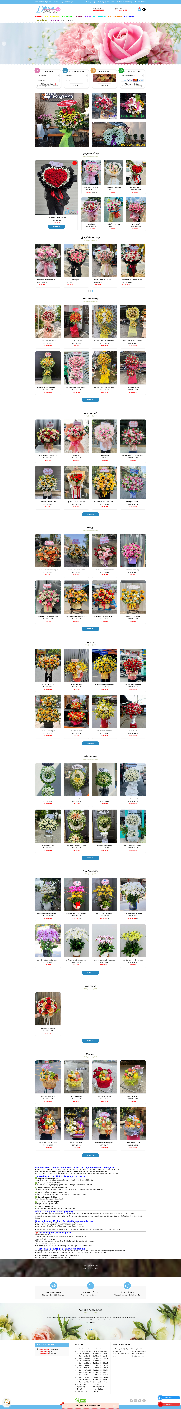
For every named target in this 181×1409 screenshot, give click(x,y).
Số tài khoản (141, 2)
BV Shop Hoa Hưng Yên (101, 1351)
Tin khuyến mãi (98, 1386)
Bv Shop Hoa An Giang (84, 1379)
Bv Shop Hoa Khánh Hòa (85, 1363)
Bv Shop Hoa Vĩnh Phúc (85, 1382)
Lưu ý (117, 1356)
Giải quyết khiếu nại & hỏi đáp (141, 1349)
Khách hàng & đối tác (138, 1351)
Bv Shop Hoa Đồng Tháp (102, 1363)
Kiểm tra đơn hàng (125, 2)
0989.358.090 (99, 10)
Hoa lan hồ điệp (115, 16)
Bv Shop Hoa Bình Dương (102, 1375)
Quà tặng (41, 20)
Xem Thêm (90, 400)
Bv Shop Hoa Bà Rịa (100, 1377)
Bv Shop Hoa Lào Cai (84, 1361)
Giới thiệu (96, 1384)
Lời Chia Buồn (98, 1349)
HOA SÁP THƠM (67, 20)
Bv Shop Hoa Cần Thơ (101, 1370)
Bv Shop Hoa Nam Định (84, 1358)
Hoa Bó (38, 16)
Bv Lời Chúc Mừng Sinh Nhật (86, 1351)
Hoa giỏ (79, 16)
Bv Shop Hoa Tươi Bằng (85, 1370)
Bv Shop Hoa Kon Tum (101, 1353)
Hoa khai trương (52, 16)
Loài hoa (118, 1351)
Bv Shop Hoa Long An (101, 1358)
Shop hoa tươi (81, 1391)
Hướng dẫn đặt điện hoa (123, 1349)
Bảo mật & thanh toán (122, 1353)
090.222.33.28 (122, 10)
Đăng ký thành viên (107, 2)
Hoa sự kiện (129, 16)
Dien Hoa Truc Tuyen (100, 1382)
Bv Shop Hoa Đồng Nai (84, 1365)
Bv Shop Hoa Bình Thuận (102, 1372)
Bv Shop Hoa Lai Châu (84, 1356)
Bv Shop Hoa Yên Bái (101, 1379)
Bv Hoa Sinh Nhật (82, 1349)
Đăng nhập (91, 2)
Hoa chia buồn (99, 16)
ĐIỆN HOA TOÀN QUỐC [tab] (47, 1344)
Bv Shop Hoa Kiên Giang (85, 1353)
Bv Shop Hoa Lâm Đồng (101, 1356)
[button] (4, 43)
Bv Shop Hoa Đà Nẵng (101, 1368)
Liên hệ (95, 1391)
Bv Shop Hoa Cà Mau (84, 1372)
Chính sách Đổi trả (137, 1353)
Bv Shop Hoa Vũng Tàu (84, 1377)
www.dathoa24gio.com (43, 2)
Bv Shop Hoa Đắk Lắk (84, 1368)
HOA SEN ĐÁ (54, 20)
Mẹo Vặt (79, 1389)
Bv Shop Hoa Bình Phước (85, 1375)
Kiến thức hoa (98, 1389)
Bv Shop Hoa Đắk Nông (101, 1365)
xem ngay (104, 85)
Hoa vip (88, 16)
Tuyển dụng (80, 1386)
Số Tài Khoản (81, 1384)
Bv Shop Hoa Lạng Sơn (101, 1361)
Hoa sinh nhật (68, 16)
